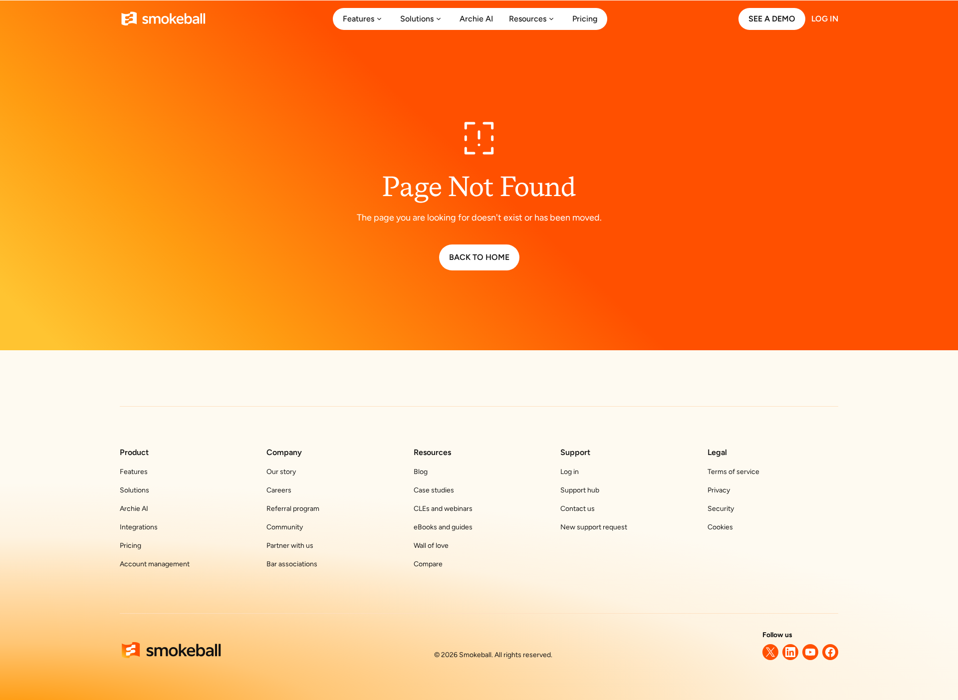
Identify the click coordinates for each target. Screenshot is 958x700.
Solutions (134, 490)
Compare (428, 564)
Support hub (579, 490)
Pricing (130, 545)
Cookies (720, 527)
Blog (421, 471)
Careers (278, 490)
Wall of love (431, 545)
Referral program (292, 508)
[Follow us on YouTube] (810, 652)
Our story (281, 471)
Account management (155, 564)
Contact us (577, 508)
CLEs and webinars (443, 508)
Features (134, 471)
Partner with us (289, 545)
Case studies (434, 490)
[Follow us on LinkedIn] (790, 652)
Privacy (719, 490)
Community (284, 527)
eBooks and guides (443, 527)
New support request (593, 527)
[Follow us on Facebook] (830, 652)
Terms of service (733, 471)
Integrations (139, 527)
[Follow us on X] (770, 652)
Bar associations (291, 564)
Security (721, 508)
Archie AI (134, 508)
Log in (569, 471)
